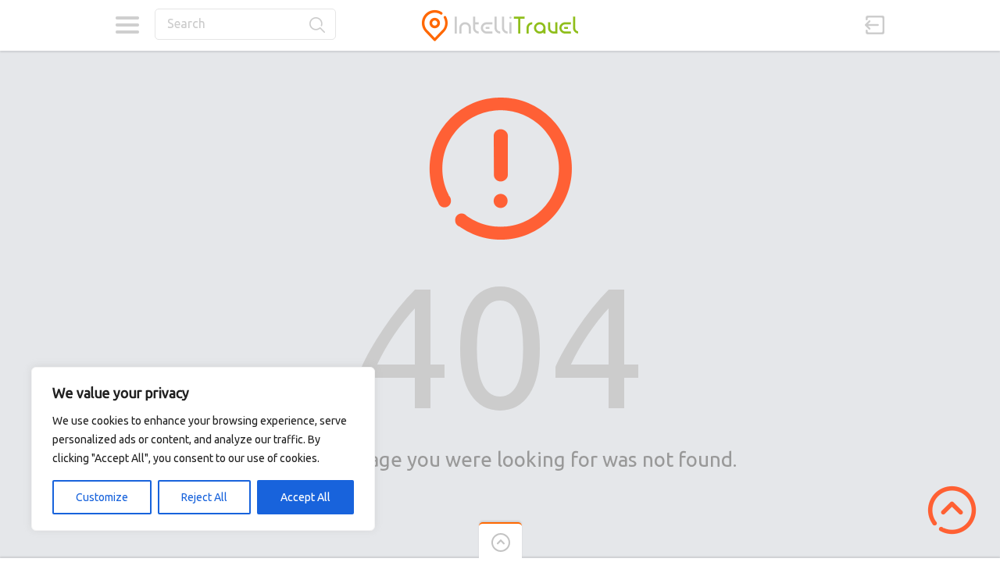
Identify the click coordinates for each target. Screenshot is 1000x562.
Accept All (305, 497)
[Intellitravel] (500, 25)
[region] (203, 449)
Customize (102, 497)
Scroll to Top (952, 510)
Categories (127, 25)
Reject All (204, 497)
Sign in (875, 25)
